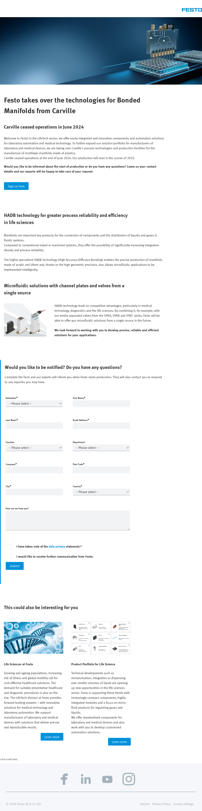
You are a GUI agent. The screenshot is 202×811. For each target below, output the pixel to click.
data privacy (57, 546)
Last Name (12, 419)
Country (77, 486)
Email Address (81, 419)
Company (11, 464)
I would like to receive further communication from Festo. (54, 556)
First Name (79, 397)
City (8, 486)
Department (79, 442)
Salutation (12, 397)
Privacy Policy (161, 804)
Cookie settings (183, 804)
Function (10, 442)
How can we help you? (17, 508)
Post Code (79, 464)
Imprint (145, 804)
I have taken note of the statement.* (49, 546)
